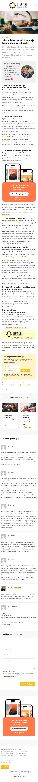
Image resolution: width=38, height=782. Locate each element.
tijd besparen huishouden (26, 385)
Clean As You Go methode (12, 220)
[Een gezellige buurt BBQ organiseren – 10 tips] (10, 407)
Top (20, 779)
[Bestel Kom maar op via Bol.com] (19, 735)
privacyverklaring (8, 677)
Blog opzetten (22, 753)
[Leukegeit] (19, 5)
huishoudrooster (10, 383)
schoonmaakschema (20, 383)
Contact (5, 766)
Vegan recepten (23, 755)
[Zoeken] (36, 5)
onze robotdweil (23, 257)
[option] (10, 416)
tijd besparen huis (14, 385)
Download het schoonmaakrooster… (16, 327)
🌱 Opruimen (27, 427)
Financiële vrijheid (23, 751)
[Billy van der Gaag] (12, 79)
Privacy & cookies (17, 776)
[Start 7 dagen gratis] (19, 182)
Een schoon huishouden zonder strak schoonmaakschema (28, 420)
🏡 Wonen (5, 38)
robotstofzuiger (10, 257)
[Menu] (2, 5)
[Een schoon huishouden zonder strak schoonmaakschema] (28, 407)
